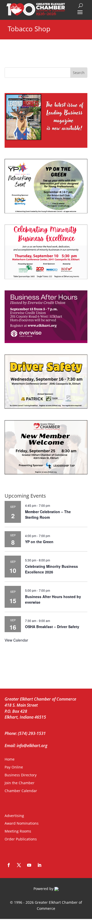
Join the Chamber (19, 782)
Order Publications (21, 839)
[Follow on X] (19, 865)
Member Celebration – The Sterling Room (48, 514)
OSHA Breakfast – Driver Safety (52, 626)
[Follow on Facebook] (9, 865)
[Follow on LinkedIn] (39, 865)
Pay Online (14, 767)
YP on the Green (39, 541)
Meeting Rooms (18, 831)
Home (10, 759)
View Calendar (16, 640)
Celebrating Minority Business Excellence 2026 (51, 569)
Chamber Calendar (21, 790)
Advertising (14, 815)
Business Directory (21, 775)
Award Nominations (22, 823)
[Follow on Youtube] (29, 865)
